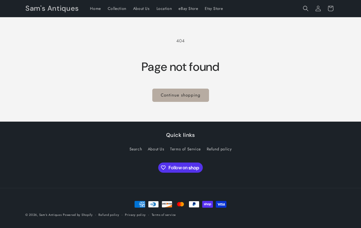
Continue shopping (181, 95)
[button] (306, 8)
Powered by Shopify (78, 214)
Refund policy (219, 149)
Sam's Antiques (50, 214)
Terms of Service (185, 149)
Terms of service (164, 214)
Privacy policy (135, 214)
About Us (156, 149)
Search (135, 149)
